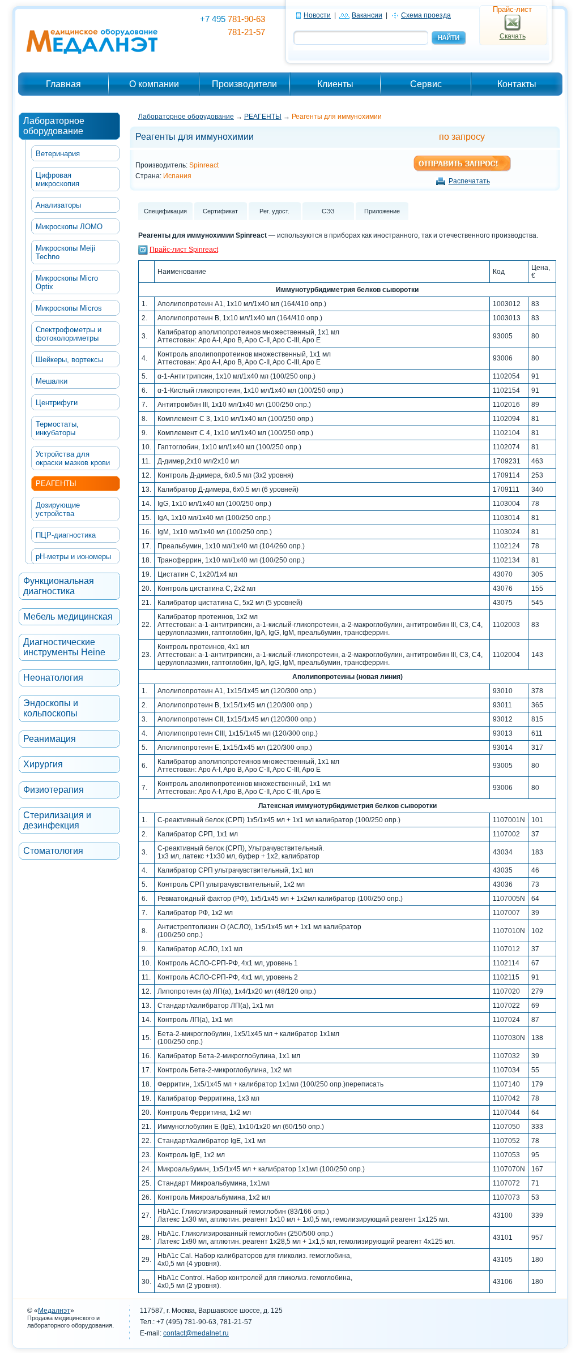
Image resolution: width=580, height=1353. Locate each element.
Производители (244, 84)
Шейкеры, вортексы (69, 359)
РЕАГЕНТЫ (56, 483)
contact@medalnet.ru (196, 1333)
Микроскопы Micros (69, 308)
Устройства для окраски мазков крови (73, 458)
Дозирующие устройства (58, 509)
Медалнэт (54, 1311)
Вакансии (367, 15)
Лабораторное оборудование (53, 126)
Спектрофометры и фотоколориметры (68, 333)
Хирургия (43, 764)
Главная (63, 84)
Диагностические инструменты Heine (64, 647)
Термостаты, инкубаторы (57, 428)
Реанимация (49, 739)
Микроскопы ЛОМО (69, 226)
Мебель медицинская (68, 616)
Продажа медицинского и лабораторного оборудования (69, 1322)
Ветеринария (58, 153)
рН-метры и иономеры (73, 556)
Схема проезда (426, 15)
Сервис (426, 84)
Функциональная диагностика (58, 586)
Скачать (513, 36)
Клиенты (335, 84)
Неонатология (53, 677)
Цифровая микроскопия (57, 179)
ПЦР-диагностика (66, 535)
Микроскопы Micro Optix (67, 282)
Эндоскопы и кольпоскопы (50, 708)
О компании (154, 84)
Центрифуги (57, 402)
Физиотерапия (53, 789)
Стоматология (53, 851)
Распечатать (469, 181)
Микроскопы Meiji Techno (65, 252)
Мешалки (51, 381)
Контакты (516, 84)
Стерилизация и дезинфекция (57, 820)
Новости (317, 15)
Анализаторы (58, 205)
